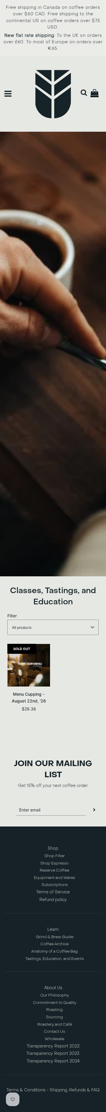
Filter (12, 615)
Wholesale (54, 1038)
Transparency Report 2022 (53, 1046)
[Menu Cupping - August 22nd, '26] (28, 665)
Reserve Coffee (54, 870)
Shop (53, 848)
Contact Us (54, 1031)
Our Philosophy (54, 995)
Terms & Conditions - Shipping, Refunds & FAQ (53, 1090)
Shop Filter (54, 855)
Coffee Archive (54, 943)
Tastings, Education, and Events (54, 958)
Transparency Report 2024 (53, 1061)
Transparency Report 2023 (53, 1053)
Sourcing (54, 1016)
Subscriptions (55, 884)
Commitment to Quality (54, 1002)
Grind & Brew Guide (54, 936)
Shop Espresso (54, 863)
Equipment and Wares (54, 877)
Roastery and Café (54, 1024)
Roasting (54, 1009)
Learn (53, 929)
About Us (53, 988)
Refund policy (53, 900)
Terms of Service (53, 892)
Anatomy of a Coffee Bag (54, 951)
